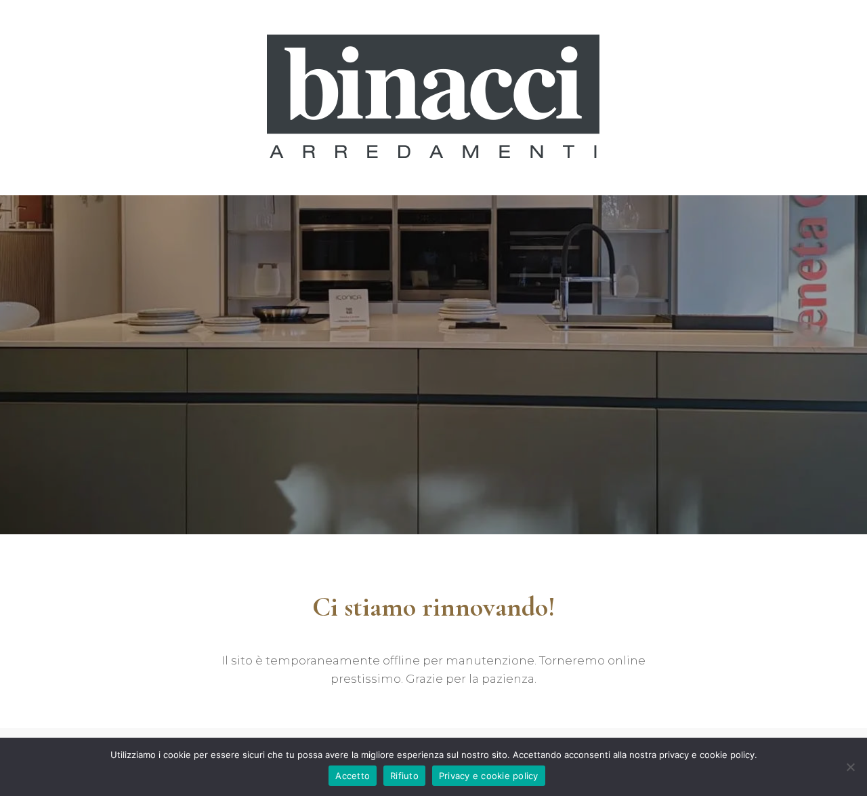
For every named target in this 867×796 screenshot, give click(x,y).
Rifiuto (404, 775)
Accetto (352, 775)
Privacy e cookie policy (488, 775)
